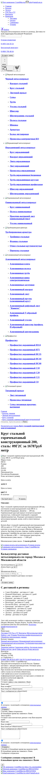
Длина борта (5, 567)
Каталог (8, 8)
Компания (9, 16)
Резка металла (33, 649)
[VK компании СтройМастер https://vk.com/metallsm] (21, 767)
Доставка (13, 18)
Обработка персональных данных (14, 637)
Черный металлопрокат (10, 641)
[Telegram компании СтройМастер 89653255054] (19, 769)
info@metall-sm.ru (33, 659)
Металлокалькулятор (35, 633)
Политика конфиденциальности (29, 635)
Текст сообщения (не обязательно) (14, 691)
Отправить (5, 709)
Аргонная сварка (36, 647)
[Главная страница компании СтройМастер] (13, 2)
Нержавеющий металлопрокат (30, 641)
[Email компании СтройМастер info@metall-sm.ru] (20, 773)
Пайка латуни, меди (8, 649)
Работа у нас (5, 635)
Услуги (8, 10)
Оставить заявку (7, 55)
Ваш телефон (6, 686)
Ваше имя (4, 684)
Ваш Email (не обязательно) (11, 689)
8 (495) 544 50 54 (20, 659)
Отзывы (13, 24)
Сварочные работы (22, 647)
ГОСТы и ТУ (10, 12)
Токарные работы (7, 647)
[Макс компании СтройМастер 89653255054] (18, 771)
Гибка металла (22, 649)
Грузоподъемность (8, 565)
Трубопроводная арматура (35, 643)
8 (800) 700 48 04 (7, 659)
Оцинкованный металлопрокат (13, 643)
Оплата (12, 20)
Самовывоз (14, 22)
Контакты (9, 14)
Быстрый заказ (7, 499)
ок (2, 765)
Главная (8, 6)
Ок (3, 629)
